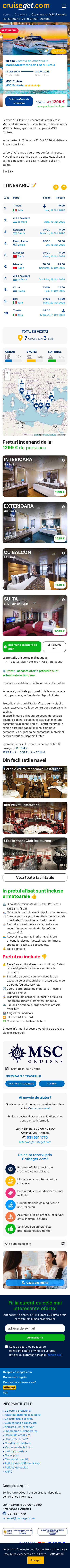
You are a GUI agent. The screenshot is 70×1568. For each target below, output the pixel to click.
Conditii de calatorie (18, 1443)
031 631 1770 (37, 1137)
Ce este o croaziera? (18, 1410)
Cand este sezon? (16, 1439)
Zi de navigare (21, 217)
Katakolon (19, 229)
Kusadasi (18, 252)
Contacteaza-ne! (39, 1108)
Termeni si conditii (16, 1459)
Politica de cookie (16, 1467)
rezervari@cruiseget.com (35, 1142)
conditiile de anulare (51, 1028)
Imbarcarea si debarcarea (21, 1431)
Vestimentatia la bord (18, 1447)
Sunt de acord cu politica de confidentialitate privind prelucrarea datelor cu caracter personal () (36, 1350)
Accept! (36, 1560)
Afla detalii (57, 1554)
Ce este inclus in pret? (19, 1418)
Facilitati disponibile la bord (22, 1414)
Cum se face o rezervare (21, 1422)
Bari (15, 298)
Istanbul (18, 264)
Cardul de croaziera (17, 1435)
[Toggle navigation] (64, 6)
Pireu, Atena (20, 241)
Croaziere (21, 14)
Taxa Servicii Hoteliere (21, 964)
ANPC (9, 1471)
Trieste (17, 205)
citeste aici (55, 1354)
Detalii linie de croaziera (21, 1083)
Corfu (16, 287)
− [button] (7, 378)
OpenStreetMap (49, 434)
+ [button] (7, 373)
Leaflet (37, 434)
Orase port (12, 1455)
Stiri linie (51, 1083)
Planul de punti (55, 646)
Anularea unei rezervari (19, 1427)
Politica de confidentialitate (22, 1463)
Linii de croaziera (16, 1451)
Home (6, 14)
